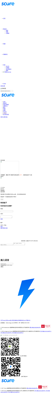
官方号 (7, 66)
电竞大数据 (6, 104)
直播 (4, 110)
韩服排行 (5, 54)
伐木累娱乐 (8, 69)
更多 (4, 64)
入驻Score (7, 320)
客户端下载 (6, 114)
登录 (2, 86)
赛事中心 (5, 106)
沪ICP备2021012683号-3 (6, 332)
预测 (4, 43)
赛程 (7, 30)
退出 (6, 117)
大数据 (7, 33)
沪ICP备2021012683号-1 (45, 331)
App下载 (27, 320)
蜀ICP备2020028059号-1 (35, 327)
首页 (4, 18)
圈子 (4, 107)
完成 (2, 199)
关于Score (3, 320)
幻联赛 (7, 67)
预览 (4, 228)
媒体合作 (17, 320)
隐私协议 (21, 320)
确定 (2, 266)
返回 (2, 228)
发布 (2, 219)
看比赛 (4, 29)
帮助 (7, 70)
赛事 (7, 31)
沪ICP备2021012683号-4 (17, 332)
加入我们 (12, 320)
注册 (4, 86)
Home (4, 83)
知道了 (2, 176)
